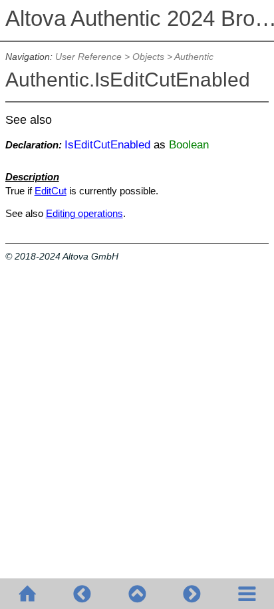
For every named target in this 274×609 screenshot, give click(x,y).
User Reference (88, 57)
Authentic (193, 57)
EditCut (51, 190)
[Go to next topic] (191, 594)
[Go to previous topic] (82, 594)
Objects (148, 57)
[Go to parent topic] (137, 594)
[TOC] (246, 594)
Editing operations (84, 213)
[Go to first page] (27, 594)
